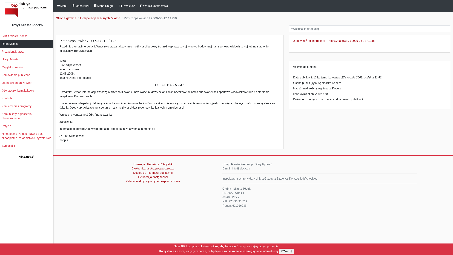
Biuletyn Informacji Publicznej (26, 9)
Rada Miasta (10, 43)
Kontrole (7, 98)
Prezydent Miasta (13, 51)
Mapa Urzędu (105, 5)
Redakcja (153, 164)
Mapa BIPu (82, 5)
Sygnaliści (8, 145)
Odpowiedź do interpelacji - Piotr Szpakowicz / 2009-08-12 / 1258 (334, 40)
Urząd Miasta (10, 59)
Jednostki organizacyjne (17, 82)
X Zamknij (286, 251)
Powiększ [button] (128, 5)
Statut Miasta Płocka (14, 36)
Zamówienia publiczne (16, 74)
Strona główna (66, 18)
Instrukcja (139, 164)
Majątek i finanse (12, 67)
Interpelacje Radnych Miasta (100, 18)
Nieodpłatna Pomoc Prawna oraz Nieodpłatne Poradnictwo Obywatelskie (26, 136)
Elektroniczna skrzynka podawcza (153, 168)
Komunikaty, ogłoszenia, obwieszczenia (17, 116)
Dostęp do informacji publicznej (153, 172)
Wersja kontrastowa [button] (155, 5)
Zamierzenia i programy (16, 106)
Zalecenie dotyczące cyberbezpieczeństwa (153, 181)
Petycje (6, 126)
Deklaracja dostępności (153, 176)
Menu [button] (63, 5)
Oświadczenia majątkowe (18, 90)
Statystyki (167, 164)
